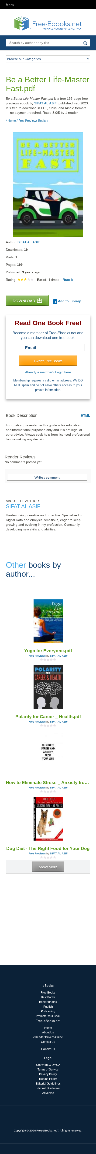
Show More (48, 867)
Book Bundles (48, 1002)
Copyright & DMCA (48, 1064)
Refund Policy (48, 1079)
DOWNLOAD (24, 300)
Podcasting (48, 1011)
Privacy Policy (48, 1074)
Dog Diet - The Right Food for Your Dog (48, 848)
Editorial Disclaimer (48, 1088)
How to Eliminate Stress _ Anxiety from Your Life (48, 782)
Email (30, 347)
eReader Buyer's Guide (48, 1037)
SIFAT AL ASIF (45, 103)
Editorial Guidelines (48, 1083)
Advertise (48, 1093)
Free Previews (37, 655)
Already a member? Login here (48, 372)
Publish (48, 1006)
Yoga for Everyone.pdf (48, 650)
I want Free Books (48, 360)
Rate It (68, 280)
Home (48, 1027)
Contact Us (48, 1042)
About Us (48, 1032)
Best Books (48, 997)
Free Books (48, 992)
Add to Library (69, 301)
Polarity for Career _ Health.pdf (48, 716)
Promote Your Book (48, 1016)
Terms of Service (48, 1069)
